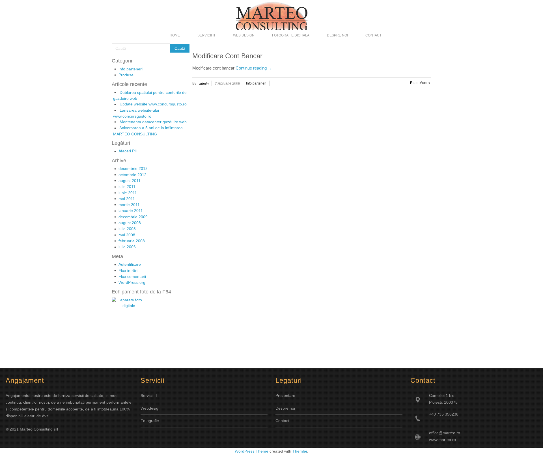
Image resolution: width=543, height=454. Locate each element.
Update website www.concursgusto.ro (153, 104)
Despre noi (285, 408)
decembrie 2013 (133, 168)
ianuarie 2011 (130, 210)
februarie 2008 (131, 241)
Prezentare (285, 395)
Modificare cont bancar (227, 56)
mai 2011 (126, 198)
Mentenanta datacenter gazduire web (153, 122)
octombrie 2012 (132, 174)
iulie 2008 (127, 228)
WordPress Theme (251, 451)
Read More (418, 83)
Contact (282, 420)
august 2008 (129, 222)
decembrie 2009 (133, 217)
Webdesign (151, 408)
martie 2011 (129, 204)
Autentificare (129, 264)
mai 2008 (126, 235)
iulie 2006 (127, 247)
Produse (125, 75)
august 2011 (129, 180)
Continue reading (254, 68)
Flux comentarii (132, 276)
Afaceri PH (127, 151)
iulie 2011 (126, 186)
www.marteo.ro (442, 439)
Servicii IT (149, 395)
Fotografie (150, 420)
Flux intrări (127, 270)
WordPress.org (131, 282)
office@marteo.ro (444, 433)
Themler (299, 451)
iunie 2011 (127, 193)
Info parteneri (130, 69)
